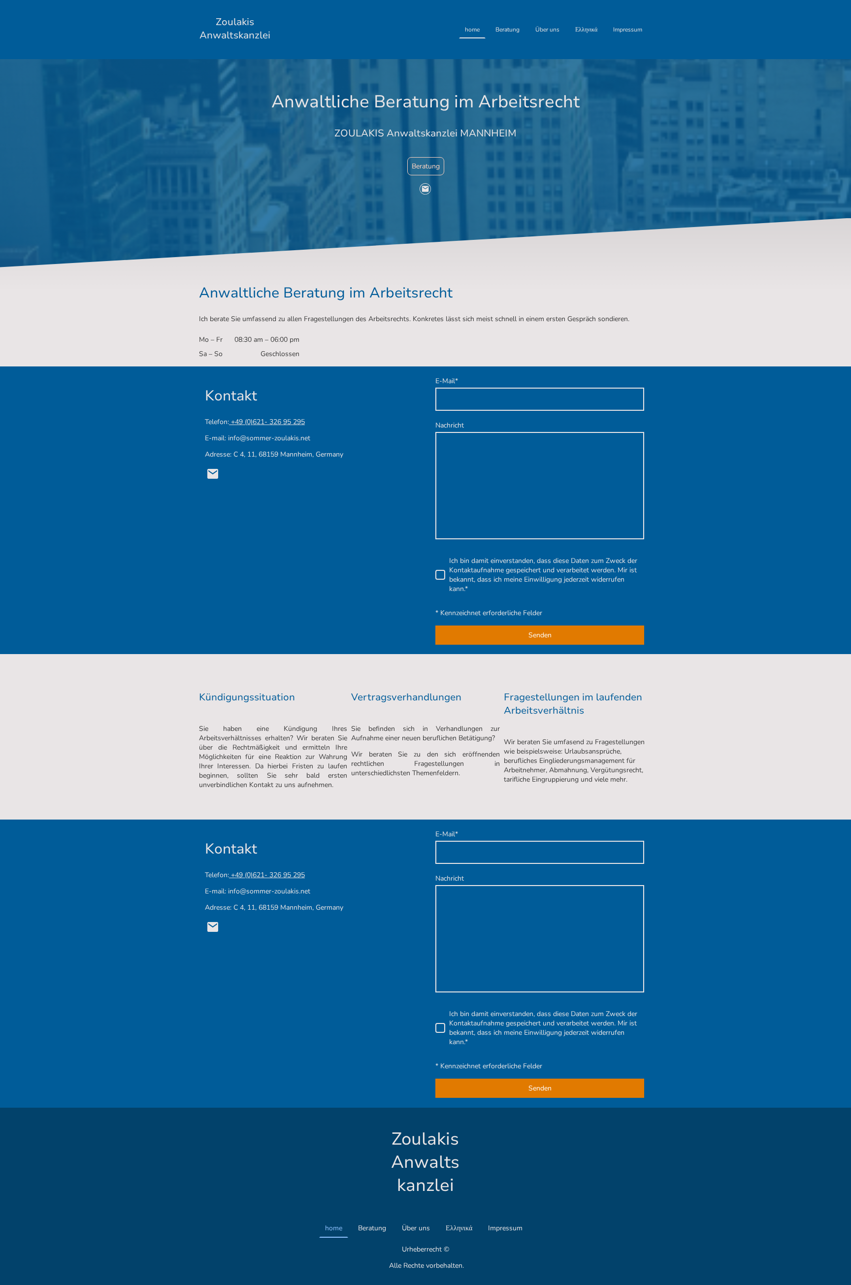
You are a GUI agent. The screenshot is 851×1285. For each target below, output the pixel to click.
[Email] (425, 189)
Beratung (426, 166)
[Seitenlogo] (235, 51)
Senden (540, 635)
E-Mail (446, 381)
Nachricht (449, 425)
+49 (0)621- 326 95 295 (267, 422)
